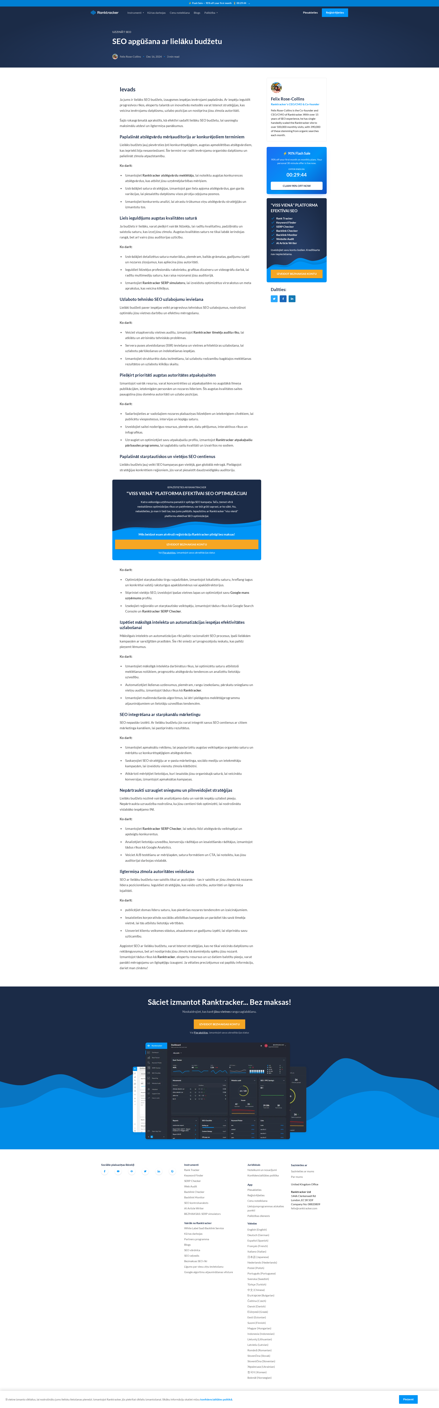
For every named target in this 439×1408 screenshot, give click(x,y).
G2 (172, 1171)
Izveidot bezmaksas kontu (187, 544)
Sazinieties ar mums (302, 1171)
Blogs (197, 12)
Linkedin (158, 1171)
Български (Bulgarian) (260, 1295)
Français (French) (257, 1246)
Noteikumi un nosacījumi (262, 1169)
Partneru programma (196, 1239)
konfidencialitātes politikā (216, 1399)
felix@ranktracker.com (304, 1208)
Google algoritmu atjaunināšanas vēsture (208, 1272)
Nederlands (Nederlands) (262, 1262)
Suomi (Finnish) (256, 1322)
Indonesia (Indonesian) (261, 1333)
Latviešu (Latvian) (257, 1344)
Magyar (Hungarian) (259, 1328)
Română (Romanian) (259, 1350)
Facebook (104, 1171)
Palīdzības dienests (258, 1215)
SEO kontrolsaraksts (196, 1202)
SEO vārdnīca (192, 1250)
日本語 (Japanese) (258, 1257)
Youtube (118, 1171)
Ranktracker (104, 12)
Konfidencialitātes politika (263, 1175)
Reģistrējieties (335, 12)
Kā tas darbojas (156, 12)
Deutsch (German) (258, 1235)
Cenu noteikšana (180, 12)
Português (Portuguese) (261, 1273)
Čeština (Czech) (256, 1300)
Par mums (297, 1176)
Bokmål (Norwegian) (259, 1377)
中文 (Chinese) (256, 1289)
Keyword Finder (193, 1175)
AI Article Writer (194, 1208)
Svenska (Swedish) (258, 1278)
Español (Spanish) (257, 1240)
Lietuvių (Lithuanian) (259, 1339)
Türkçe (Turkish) (256, 1284)
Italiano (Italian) (256, 1251)
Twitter (145, 1171)
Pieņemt (408, 1399)
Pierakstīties (169, 552)
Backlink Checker (194, 1191)
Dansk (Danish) (256, 1306)
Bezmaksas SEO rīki (195, 1261)
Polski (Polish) (255, 1267)
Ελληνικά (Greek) (257, 1311)
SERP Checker (192, 1180)
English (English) (257, 1229)
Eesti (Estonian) (256, 1317)
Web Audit (190, 1186)
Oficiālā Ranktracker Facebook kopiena (131, 1171)
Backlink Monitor (194, 1197)
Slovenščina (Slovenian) (261, 1361)
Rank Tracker (191, 1169)
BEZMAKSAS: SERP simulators (202, 1213)
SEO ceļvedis (191, 1255)
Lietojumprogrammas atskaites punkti (265, 1208)
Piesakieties (310, 12)
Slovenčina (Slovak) (258, 1355)
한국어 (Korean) (257, 1372)
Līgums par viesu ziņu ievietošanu (203, 1266)
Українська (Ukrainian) (261, 1366)
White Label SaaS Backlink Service (204, 1228)
